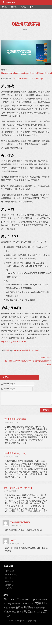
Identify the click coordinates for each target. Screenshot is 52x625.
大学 (38, 603)
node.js (9, 604)
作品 (24, 7)
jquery (38, 599)
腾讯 (21, 612)
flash (16, 350)
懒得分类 (9, 588)
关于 (33, 7)
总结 (18, 607)
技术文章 (9, 574)
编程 (37, 350)
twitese (14, 603)
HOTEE (13, 540)
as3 (7, 599)
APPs (5, 7)
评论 (34, 612)
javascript (30, 599)
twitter (20, 603)
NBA (5, 604)
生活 (7, 571)
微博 (13, 608)
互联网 (8, 584)
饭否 (42, 612)
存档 (15, 7)
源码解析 (40, 607)
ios (17, 599)
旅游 (31, 608)
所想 (27, 607)
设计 (31, 612)
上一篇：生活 (45, 357)
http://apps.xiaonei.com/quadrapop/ (28, 78)
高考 (9, 615)
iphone (22, 599)
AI (5, 599)
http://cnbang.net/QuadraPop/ (13, 341)
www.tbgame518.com (20, 522)
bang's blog (10, 2)
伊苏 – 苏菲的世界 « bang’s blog (18, 487)
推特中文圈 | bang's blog (15, 419)
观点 (27, 611)
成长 (22, 608)
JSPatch (44, 599)
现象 (6, 611)
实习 (8, 607)
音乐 (38, 612)
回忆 (33, 604)
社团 (13, 611)
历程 (29, 603)
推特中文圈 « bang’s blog (15, 453)
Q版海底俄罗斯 (24, 350)
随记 (7, 578)
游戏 (33, 350)
